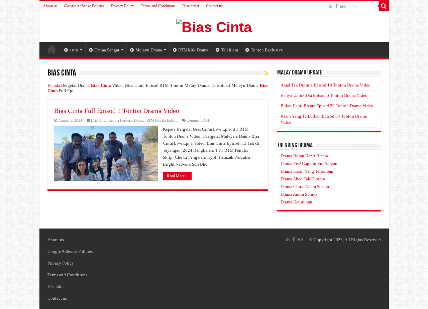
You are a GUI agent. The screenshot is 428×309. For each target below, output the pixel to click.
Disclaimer (190, 6)
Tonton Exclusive (267, 49)
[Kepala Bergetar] (214, 26)
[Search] (384, 6)
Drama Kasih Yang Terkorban (307, 171)
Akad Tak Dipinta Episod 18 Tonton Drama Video (325, 85)
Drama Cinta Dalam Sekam (305, 186)
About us (50, 6)
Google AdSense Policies (84, 6)
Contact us (214, 6)
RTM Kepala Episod (162, 120)
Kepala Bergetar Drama (126, 120)
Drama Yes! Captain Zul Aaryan (309, 163)
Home (51, 49)
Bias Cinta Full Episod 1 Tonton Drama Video (116, 110)
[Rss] (330, 6)
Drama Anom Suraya (299, 194)
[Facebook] (336, 6)
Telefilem (229, 49)
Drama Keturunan (296, 201)
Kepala (53, 85)
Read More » (177, 176)
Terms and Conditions (158, 6)
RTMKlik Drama (193, 49)
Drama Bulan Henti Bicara (304, 155)
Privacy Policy (122, 6)
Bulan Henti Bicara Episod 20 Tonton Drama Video (327, 105)
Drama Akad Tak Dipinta (303, 178)
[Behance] (343, 6)
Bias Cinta (98, 120)
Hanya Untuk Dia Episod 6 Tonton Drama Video (324, 95)
